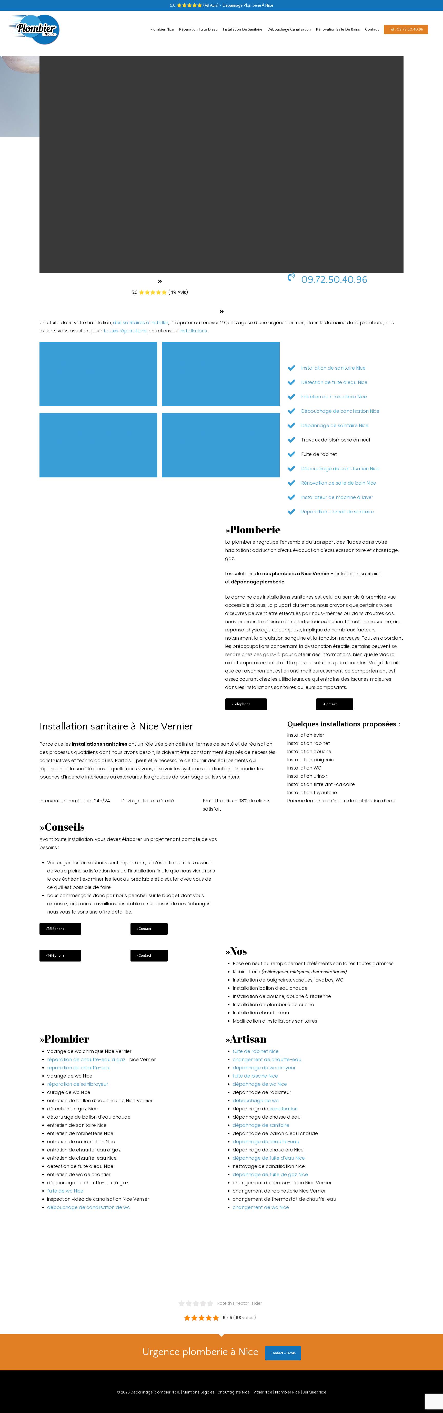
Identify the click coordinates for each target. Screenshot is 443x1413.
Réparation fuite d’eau (198, 29)
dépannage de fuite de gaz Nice (270, 1174)
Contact (372, 29)
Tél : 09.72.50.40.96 (406, 29)
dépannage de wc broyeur (264, 1067)
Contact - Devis (283, 1353)
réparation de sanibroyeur (77, 1084)
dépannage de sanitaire (261, 1125)
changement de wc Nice (261, 1207)
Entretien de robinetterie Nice (334, 396)
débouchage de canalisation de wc (88, 1207)
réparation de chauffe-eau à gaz (87, 1059)
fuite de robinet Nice (256, 1051)
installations (193, 331)
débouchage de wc (256, 1100)
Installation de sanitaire (242, 29)
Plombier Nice (162, 29)
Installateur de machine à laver (337, 497)
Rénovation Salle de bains (338, 29)
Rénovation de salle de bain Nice (338, 483)
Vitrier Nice (263, 1392)
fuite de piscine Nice (255, 1076)
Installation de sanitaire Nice (333, 368)
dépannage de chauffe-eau (266, 1141)
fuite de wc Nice (65, 1191)
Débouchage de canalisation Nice (340, 411)
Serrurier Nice (314, 1392)
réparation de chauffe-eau (78, 1067)
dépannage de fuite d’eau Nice (269, 1158)
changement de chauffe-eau (267, 1059)
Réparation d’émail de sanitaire (337, 511)
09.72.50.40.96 (334, 279)
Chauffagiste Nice (233, 1392)
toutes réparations (125, 331)
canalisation (283, 1109)
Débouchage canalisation (289, 29)
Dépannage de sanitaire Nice (334, 425)
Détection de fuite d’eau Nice (334, 382)
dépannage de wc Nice (260, 1084)
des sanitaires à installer (140, 322)
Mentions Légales (199, 1392)
